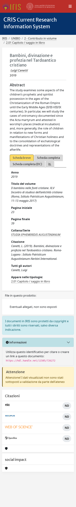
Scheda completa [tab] (48, 158)
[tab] (49, 164)
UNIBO (15, 38)
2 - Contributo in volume (40, 38)
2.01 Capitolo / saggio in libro (25, 43)
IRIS (4, 38)
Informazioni (18, 342)
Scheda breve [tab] (22, 158)
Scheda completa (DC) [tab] (27, 164)
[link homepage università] (40, 6)
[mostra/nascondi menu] (70, 6)
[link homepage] (13, 6)
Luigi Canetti (19, 70)
